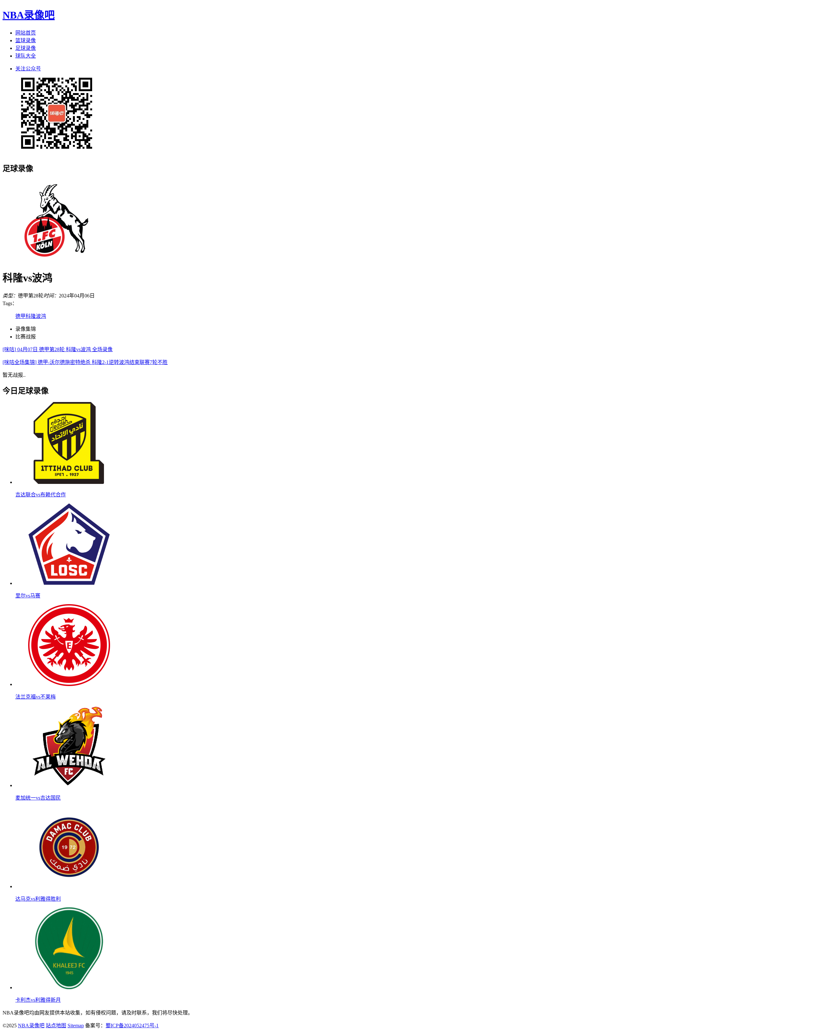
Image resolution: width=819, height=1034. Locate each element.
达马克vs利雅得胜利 (38, 899)
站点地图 (56, 1025)
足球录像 (25, 48)
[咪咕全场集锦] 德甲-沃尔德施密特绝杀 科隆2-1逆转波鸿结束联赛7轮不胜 (85, 362)
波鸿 (41, 316)
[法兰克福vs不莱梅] (69, 684)
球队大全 (25, 56)
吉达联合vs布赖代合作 (40, 494)
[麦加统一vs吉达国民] (69, 785)
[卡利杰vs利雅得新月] (69, 987)
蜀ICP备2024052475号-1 (132, 1025)
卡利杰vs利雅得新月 (38, 1000)
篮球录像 (25, 40)
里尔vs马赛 (27, 595)
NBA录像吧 (29, 15)
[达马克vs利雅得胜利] (69, 886)
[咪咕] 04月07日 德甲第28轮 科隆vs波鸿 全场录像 (58, 349)
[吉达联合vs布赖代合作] (69, 482)
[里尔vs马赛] (69, 583)
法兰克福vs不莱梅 (35, 696)
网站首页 (25, 33)
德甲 (20, 316)
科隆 (31, 316)
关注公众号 (28, 68)
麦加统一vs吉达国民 (38, 798)
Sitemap (76, 1025)
